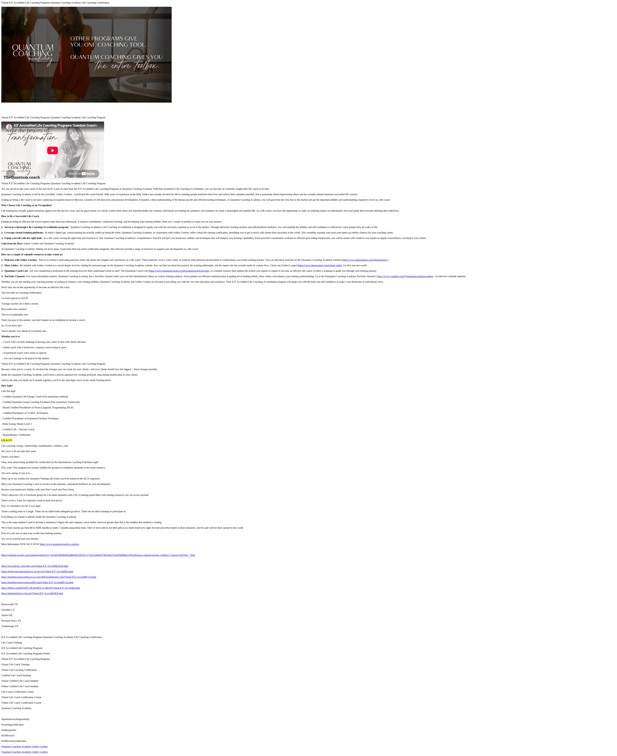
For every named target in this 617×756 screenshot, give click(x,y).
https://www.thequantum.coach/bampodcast (365, 260)
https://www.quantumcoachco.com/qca (59, 544)
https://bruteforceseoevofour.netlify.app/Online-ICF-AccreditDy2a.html (37, 582)
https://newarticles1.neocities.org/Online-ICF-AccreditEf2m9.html (34, 566)
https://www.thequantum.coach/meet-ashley (320, 265)
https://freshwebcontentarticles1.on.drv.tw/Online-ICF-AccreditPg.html (37, 571)
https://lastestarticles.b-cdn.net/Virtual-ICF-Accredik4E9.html (32, 593)
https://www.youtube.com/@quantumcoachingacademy (405, 276)
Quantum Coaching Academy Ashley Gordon (24, 746)
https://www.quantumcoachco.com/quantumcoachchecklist (179, 270)
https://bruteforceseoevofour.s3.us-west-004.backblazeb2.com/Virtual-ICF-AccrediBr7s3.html (48, 577)
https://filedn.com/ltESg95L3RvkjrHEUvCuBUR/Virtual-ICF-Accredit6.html (40, 588)
